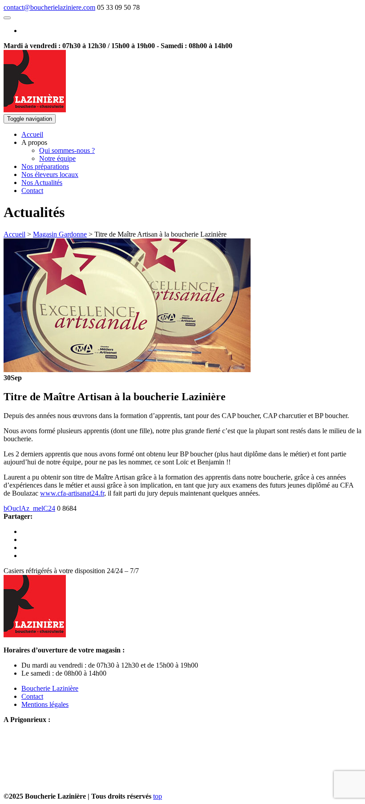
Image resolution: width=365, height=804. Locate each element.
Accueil (32, 134)
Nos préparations (45, 166)
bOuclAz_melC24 (29, 508)
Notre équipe (57, 158)
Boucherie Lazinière (49, 688)
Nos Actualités (41, 182)
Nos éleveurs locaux (49, 174)
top (157, 796)
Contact (32, 190)
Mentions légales (45, 704)
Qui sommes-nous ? (67, 150)
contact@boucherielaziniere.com (49, 7)
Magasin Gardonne (60, 234)
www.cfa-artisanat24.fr (72, 493)
